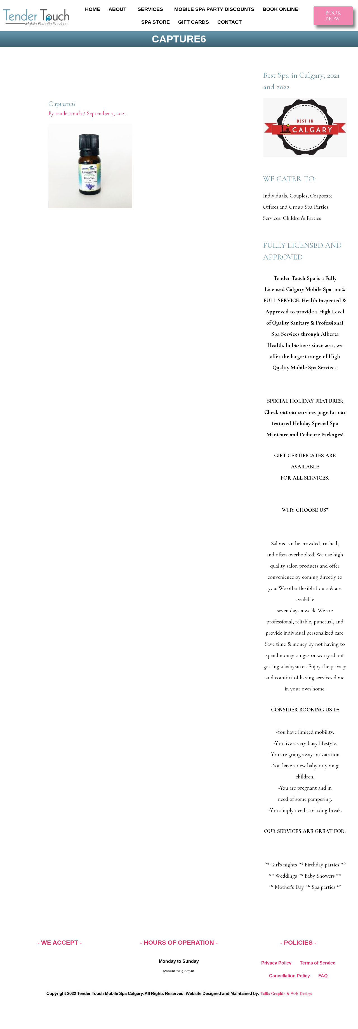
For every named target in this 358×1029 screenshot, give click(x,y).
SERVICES (150, 9)
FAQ (323, 975)
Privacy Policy (276, 963)
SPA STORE (155, 22)
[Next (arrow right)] (26, 1025)
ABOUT (117, 9)
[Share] (44, 1014)
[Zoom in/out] (8, 1014)
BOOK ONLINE (280, 9)
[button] (118, 9)
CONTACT (229, 22)
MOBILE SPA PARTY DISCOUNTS (214, 9)
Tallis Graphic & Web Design (286, 993)
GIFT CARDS (193, 22)
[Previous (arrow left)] (8, 1025)
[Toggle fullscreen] (26, 1014)
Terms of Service (317, 963)
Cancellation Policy (289, 975)
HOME (92, 9)
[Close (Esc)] (63, 1014)
